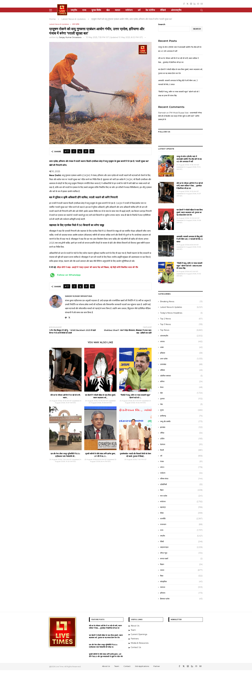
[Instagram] (191, 4)
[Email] (202, 4)
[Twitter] (187, 4)
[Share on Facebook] (73, 151)
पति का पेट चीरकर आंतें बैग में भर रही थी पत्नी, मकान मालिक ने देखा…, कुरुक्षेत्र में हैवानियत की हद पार (190, 185)
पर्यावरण (181, 473)
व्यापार (117, 10)
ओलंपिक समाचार (181, 376)
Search (161, 24)
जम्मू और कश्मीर (181, 421)
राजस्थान (181, 524)
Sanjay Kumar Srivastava (70, 37)
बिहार (181, 490)
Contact (127, 666)
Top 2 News (181, 319)
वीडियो (163, 10)
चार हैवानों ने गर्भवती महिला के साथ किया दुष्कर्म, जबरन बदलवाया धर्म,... (100, 396)
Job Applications (142, 666)
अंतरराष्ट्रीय (176, 10)
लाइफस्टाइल (181, 547)
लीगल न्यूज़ (181, 553)
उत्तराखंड (181, 364)
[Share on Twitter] (79, 151)
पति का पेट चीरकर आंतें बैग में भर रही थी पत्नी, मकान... (65, 396)
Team (116, 666)
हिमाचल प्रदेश (181, 599)
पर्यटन (181, 467)
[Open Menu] (50, 10)
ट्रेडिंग (181, 438)
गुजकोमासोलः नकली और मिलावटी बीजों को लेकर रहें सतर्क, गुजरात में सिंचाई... (135, 454)
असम (181, 347)
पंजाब (181, 461)
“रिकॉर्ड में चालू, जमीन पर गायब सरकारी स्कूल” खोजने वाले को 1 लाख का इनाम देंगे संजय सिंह (189, 265)
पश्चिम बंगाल (181, 478)
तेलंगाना (181, 444)
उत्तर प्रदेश (181, 358)
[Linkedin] (194, 4)
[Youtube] (198, 4)
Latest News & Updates (73, 19)
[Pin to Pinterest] (85, 151)
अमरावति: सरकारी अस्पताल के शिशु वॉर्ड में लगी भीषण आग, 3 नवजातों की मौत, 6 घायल (190, 239)
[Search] (201, 10)
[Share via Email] (91, 151)
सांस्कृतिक (181, 581)
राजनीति (181, 518)
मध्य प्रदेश (181, 496)
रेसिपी (181, 541)
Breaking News (181, 301)
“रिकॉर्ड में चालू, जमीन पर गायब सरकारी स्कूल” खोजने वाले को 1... (135, 396)
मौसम (181, 513)
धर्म (139, 10)
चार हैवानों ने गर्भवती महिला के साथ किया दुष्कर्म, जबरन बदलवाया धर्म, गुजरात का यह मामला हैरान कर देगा (190, 212)
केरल (181, 387)
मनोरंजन (129, 10)
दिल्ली (181, 450)
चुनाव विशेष (96, 10)
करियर (181, 381)
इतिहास (181, 353)
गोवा (181, 404)
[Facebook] (184, 4)
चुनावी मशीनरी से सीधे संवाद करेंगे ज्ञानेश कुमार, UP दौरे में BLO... (100, 454)
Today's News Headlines (181, 313)
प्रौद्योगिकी (181, 484)
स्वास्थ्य (181, 587)
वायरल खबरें (181, 558)
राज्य (84, 10)
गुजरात (181, 398)
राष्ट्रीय (74, 10)
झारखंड (181, 427)
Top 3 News (181, 324)
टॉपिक (181, 433)
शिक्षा (181, 576)
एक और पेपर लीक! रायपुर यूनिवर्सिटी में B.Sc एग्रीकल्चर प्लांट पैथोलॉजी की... (65, 454)
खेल (108, 10)
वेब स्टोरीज (150, 10)
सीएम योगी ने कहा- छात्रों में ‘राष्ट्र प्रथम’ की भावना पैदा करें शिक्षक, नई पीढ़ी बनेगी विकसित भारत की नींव (97, 267)
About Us (106, 666)
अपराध (181, 341)
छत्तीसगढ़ (181, 416)
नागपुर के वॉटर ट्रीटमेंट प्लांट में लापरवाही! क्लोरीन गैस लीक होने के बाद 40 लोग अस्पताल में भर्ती (189, 159)
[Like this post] (68, 151)
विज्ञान (181, 564)
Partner (156, 666)
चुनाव (181, 410)
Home (52, 19)
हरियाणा (181, 593)
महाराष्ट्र (181, 507)
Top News (181, 330)
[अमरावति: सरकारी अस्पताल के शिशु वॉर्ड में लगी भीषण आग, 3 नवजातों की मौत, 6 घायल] (166, 246)
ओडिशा (181, 370)
